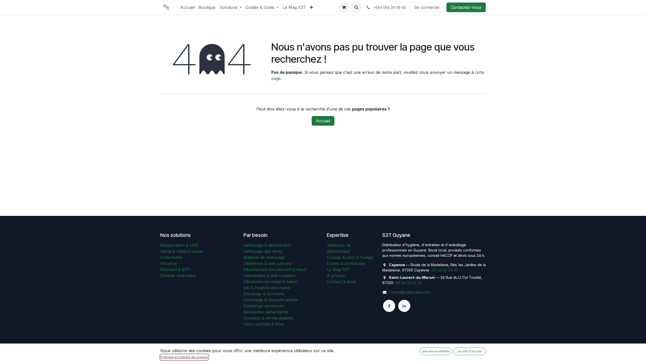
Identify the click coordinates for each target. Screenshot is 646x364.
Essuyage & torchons (264, 293)
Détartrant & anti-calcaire (268, 263)
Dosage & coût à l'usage (350, 257)
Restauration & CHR (179, 245)
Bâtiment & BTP (175, 269)
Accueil (323, 120)
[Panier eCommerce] (343, 7)
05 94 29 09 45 (445, 270)
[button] (356, 7)
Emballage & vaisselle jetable (271, 299)
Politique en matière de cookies (184, 357)
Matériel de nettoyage (264, 257)
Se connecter (427, 7)
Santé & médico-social (181, 251)
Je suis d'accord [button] (469, 351)
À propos (336, 275)
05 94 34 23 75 (408, 283)
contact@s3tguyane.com (409, 292)
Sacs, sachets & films (264, 324)
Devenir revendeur (178, 275)
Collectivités (171, 257)
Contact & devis (341, 281)
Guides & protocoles (346, 263)
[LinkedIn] (404, 306)
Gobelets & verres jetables (268, 318)
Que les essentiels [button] (436, 351)
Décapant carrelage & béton (271, 281)
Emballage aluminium (264, 305)
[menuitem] (187, 7)
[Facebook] (389, 306)
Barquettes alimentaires (266, 311)
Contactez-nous (466, 7)
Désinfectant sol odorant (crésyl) (275, 269)
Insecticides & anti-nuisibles (269, 275)
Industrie (168, 263)
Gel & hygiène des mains (267, 287)
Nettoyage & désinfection (267, 245)
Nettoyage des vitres (263, 251)
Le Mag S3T (338, 269)
